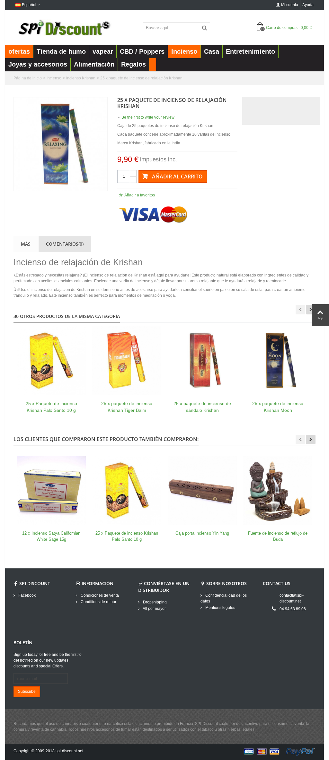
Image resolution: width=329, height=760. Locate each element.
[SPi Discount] (63, 27)
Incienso (54, 78)
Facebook (26, 595)
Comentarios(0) (65, 244)
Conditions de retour (98, 602)
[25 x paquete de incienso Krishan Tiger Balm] (126, 360)
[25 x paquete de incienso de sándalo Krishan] (202, 360)
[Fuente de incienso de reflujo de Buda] (277, 490)
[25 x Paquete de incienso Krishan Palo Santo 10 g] (51, 360)
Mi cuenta (289, 5)
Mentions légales (219, 607)
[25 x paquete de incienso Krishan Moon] (277, 360)
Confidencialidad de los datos (223, 598)
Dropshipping (154, 602)
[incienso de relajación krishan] (60, 144)
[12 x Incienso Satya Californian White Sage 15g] (51, 490)
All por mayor (154, 608)
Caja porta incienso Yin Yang (202, 533)
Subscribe (27, 691)
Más (26, 244)
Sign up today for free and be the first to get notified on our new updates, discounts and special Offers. (47, 660)
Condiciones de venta (99, 595)
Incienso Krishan (80, 78)
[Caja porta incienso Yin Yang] (202, 490)
